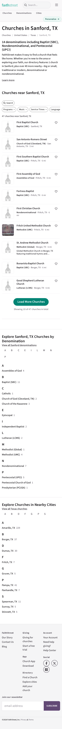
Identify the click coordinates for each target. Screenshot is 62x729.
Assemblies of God (12, 370)
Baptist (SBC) (9, 382)
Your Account (50, 637)
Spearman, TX (9, 601)
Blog (4, 646)
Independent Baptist (13, 426)
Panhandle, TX (9, 590)
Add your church (27, 688)
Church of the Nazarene (14, 404)
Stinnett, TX (8, 612)
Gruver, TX (7, 573)
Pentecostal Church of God (16, 482)
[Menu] (56, 5)
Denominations (24, 13)
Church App (29, 661)
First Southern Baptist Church (31, 161)
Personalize (52, 19)
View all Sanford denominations (19, 345)
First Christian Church (31, 212)
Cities (39, 13)
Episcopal (7, 415)
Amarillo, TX (8, 528)
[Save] (56, 122)
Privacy (24, 719)
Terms (31, 719)
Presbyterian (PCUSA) (13, 487)
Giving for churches (28, 639)
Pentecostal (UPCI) (12, 477)
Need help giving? (48, 644)
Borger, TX (7, 539)
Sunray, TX (8, 606)
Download (28, 666)
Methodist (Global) (12, 449)
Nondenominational (13, 466)
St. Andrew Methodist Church (31, 249)
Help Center (49, 650)
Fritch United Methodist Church (31, 229)
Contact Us (8, 642)
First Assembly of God (31, 178)
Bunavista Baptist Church (31, 267)
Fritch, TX (7, 562)
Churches (7, 13)
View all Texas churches (14, 509)
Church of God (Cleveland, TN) (18, 398)
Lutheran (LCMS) (11, 438)
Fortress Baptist (31, 195)
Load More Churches (31, 302)
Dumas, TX (8, 551)
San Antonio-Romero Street (31, 143)
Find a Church (30, 677)
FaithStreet (10, 5)
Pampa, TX (7, 585)
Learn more (8, 80)
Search (9, 103)
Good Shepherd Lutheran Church (31, 285)
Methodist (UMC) (11, 454)
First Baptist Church (31, 126)
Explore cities (30, 682)
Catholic (6, 393)
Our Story (7, 637)
